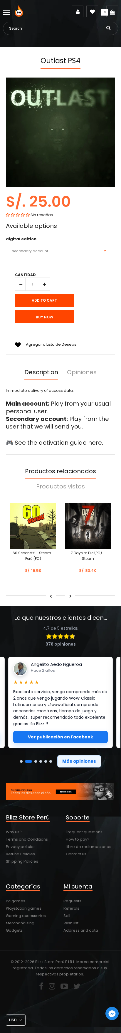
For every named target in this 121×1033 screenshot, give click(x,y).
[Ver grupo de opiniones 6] (50, 761)
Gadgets (14, 930)
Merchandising (20, 923)
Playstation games (23, 908)
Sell (66, 915)
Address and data (80, 930)
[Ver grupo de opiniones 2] (28, 761)
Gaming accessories (26, 915)
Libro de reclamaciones (88, 846)
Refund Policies (20, 854)
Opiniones (82, 372)
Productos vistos (60, 486)
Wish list (70, 923)
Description (41, 372)
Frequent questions (84, 832)
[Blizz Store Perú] (20, 15)
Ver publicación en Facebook (60, 737)
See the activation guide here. (59, 443)
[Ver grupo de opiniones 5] (45, 761)
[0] (112, 11)
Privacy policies (21, 846)
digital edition (21, 239)
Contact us (76, 854)
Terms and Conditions (27, 839)
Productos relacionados (60, 471)
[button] (18, 215)
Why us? (14, 832)
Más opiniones (79, 761)
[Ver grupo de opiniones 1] (21, 761)
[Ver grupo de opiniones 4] (40, 761)
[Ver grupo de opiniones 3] (35, 761)
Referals (71, 908)
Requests (72, 901)
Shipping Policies (22, 861)
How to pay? (78, 839)
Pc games (15, 901)
